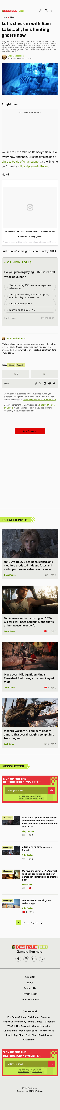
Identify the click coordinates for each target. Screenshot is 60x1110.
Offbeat (11, 365)
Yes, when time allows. (20, 303)
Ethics (30, 982)
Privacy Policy (37, 798)
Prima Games (35, 1021)
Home (4, 17)
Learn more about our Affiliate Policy (39, 399)
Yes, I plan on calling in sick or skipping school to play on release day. (29, 296)
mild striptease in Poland (33, 166)
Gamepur (46, 1017)
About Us (30, 977)
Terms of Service (23, 798)
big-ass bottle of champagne (20, 161)
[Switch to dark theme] (51, 10)
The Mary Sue (47, 1030)
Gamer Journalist (41, 1026)
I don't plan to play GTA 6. (22, 309)
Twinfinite (33, 1017)
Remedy (20, 365)
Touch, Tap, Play (14, 1035)
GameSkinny (10, 1030)
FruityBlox (31, 1035)
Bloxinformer (45, 1035)
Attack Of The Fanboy (14, 1021)
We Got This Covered (18, 1026)
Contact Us (30, 988)
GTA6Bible (28, 1039)
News (12, 17)
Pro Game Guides (16, 1017)
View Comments (30, 431)
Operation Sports (28, 1030)
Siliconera (50, 1021)
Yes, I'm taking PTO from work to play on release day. (30, 287)
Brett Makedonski (16, 56)
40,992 (34, 922)
